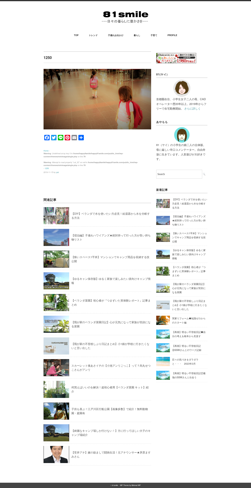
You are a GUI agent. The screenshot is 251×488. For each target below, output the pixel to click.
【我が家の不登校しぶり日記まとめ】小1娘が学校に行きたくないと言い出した (189, 305)
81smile (115, 485)
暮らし (137, 35)
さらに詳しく (192, 108)
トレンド (93, 35)
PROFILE (172, 35)
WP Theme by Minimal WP (130, 485)
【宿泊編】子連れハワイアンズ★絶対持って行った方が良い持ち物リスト (189, 220)
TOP (76, 35)
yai (57, 172)
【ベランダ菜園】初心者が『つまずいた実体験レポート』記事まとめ (189, 271)
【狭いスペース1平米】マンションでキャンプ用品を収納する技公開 (189, 237)
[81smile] (125, 10)
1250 (47, 168)
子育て (154, 35)
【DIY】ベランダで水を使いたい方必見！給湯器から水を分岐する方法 (189, 203)
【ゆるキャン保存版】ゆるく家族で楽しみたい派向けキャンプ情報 (189, 254)
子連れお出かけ (115, 35)
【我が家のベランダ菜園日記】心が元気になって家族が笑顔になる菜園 (189, 288)
